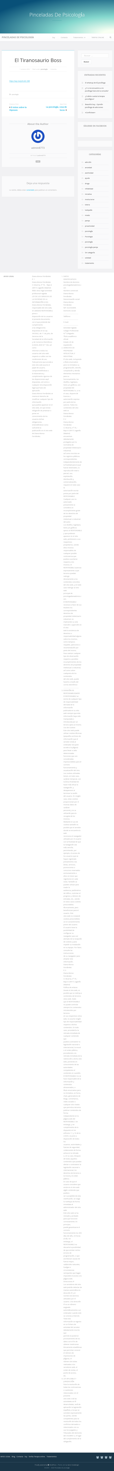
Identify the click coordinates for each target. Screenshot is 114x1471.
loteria (87, 205)
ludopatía (88, 210)
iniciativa (88, 194)
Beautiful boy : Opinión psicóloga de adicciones (94, 106)
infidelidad (89, 189)
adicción (88, 162)
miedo (87, 215)
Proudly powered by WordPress (45, 1465)
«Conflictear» (90, 112)
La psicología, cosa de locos (56, 109)
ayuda (87, 178)
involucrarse (89, 199)
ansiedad (88, 167)
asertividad (89, 173)
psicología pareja (91, 247)
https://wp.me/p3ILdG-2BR (19, 81)
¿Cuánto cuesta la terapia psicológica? (95, 98)
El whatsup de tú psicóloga (95, 83)
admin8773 (38, 148)
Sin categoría (90, 252)
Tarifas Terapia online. (37, 1456)
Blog (13, 1456)
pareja (87, 220)
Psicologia (89, 236)
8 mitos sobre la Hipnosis (18, 109)
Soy (53, 37)
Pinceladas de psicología (57, 15)
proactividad (89, 226)
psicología (44, 69)
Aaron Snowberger (73, 1465)
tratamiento (89, 263)
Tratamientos (78, 37)
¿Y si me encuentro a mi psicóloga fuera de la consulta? (96, 90)
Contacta (64, 37)
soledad (88, 258)
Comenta (53, 69)
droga (87, 183)
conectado (30, 190)
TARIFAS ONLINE (98, 37)
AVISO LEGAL (5, 1456)
